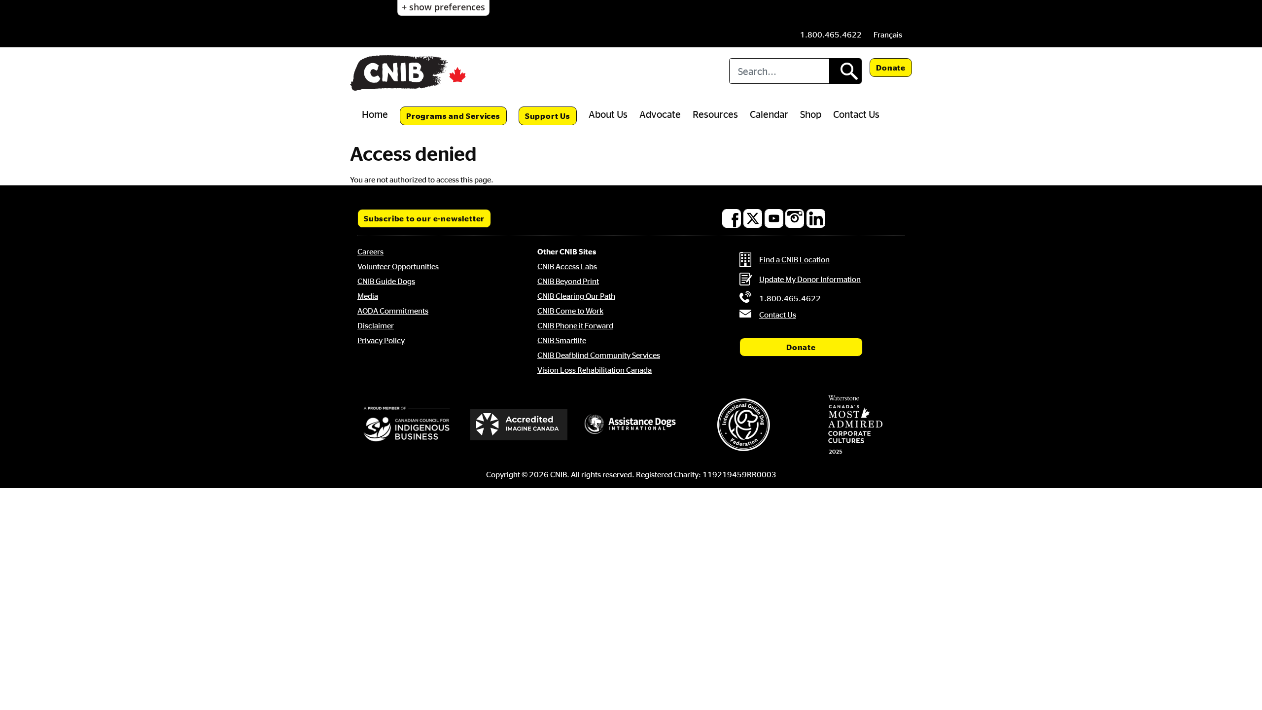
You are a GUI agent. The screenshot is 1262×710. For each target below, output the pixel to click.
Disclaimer (375, 325)
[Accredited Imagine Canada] (519, 424)
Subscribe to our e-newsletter (424, 218)
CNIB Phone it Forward (575, 325)
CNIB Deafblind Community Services (598, 355)
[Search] (845, 71)
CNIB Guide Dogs (386, 281)
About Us (608, 113)
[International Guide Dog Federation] (743, 424)
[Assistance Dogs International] (631, 424)
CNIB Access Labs (567, 266)
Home (375, 113)
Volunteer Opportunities (398, 266)
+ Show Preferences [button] (443, 7)
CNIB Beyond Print (568, 281)
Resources (715, 113)
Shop (810, 113)
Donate (891, 67)
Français (888, 34)
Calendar (769, 113)
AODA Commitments (392, 310)
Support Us (547, 115)
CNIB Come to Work (570, 310)
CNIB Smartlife (561, 340)
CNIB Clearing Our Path (576, 295)
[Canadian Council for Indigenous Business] (407, 424)
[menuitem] (888, 34)
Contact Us (856, 113)
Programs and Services (453, 115)
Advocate (660, 113)
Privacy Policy (381, 340)
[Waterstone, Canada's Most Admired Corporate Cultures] (855, 424)
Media (367, 295)
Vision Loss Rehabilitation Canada (594, 369)
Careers (370, 251)
